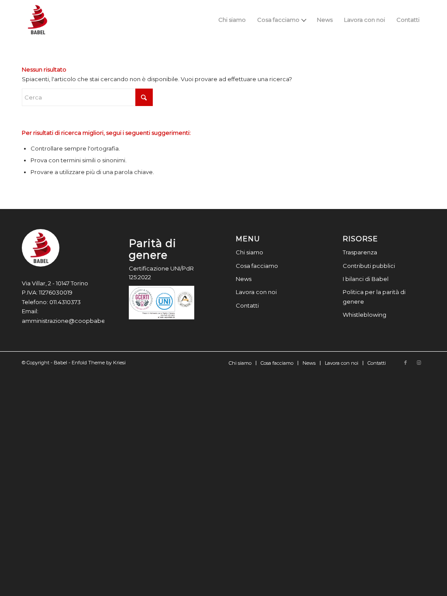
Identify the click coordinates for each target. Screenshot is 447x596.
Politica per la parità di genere (374, 296)
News (243, 278)
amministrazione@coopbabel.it (66, 320)
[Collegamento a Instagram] (418, 362)
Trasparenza (360, 252)
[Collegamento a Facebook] (405, 362)
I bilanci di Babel (366, 278)
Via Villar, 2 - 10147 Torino (55, 283)
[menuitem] (232, 19)
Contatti (247, 305)
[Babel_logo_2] (37, 19)
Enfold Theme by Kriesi (99, 363)
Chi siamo (249, 252)
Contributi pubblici (369, 265)
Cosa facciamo (257, 265)
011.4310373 (65, 301)
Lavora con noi (256, 291)
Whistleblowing (364, 314)
